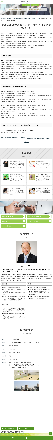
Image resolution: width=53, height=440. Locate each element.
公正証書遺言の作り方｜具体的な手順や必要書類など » (38, 138)
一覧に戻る (26, 142)
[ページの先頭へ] (50, 433)
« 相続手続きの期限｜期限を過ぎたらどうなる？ (13, 137)
